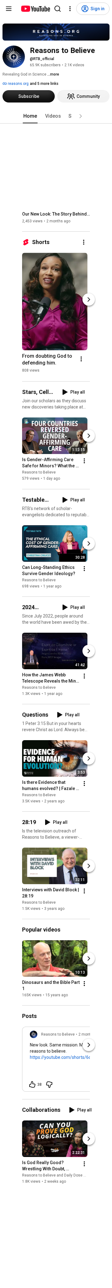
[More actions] (83, 242)
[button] (80, 116)
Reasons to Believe (39, 472)
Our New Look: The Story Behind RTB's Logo (56, 214)
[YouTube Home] (35, 8)
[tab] (30, 116)
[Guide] (8, 8)
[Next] (88, 299)
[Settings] (70, 8)
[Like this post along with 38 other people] (32, 1084)
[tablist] (56, 116)
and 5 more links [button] (44, 83)
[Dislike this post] (49, 1084)
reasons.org (18, 83)
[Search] (57, 8)
